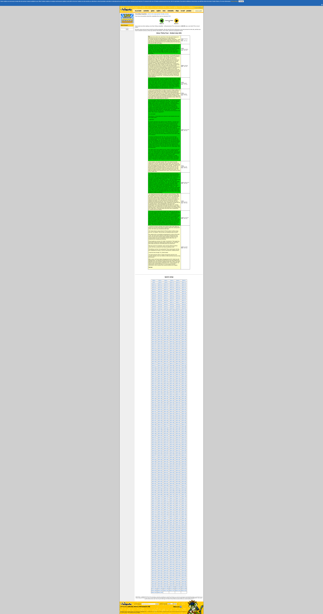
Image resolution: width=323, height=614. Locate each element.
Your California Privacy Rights (134, 612)
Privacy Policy (234, 1)
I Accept (241, 1)
